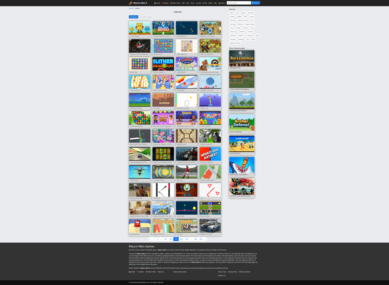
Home (131, 8)
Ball (215, 3)
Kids (187, 3)
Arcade (198, 3)
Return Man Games (180, 272)
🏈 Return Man (175, 3)
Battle (211, 3)
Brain (193, 3)
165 (186, 239)
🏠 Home (157, 3)
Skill (183, 3)
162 (170, 239)
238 (195, 239)
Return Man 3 (140, 3)
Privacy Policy (232, 272)
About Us (161, 272)
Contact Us (221, 275)
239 (200, 239)
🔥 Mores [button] (221, 3)
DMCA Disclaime (244, 272)
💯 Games (165, 3)
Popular (134, 17)
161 (165, 239)
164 (181, 239)
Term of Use (222, 272)
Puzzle (205, 3)
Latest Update (147, 17)
